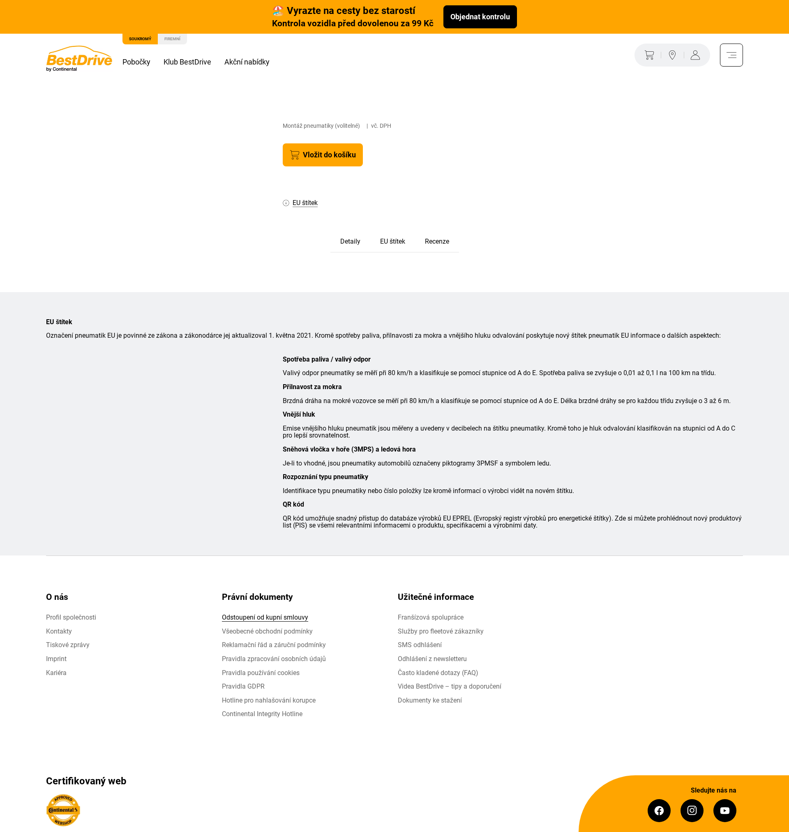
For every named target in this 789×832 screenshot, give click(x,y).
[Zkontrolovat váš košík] (647, 55)
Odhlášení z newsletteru (432, 659)
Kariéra (56, 673)
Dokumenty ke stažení (430, 700)
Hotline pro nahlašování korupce (269, 700)
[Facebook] (659, 810)
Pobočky (136, 62)
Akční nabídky (247, 62)
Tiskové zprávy (68, 645)
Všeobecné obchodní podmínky (267, 631)
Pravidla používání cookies (261, 673)
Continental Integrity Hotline (262, 714)
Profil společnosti (71, 617)
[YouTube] (724, 810)
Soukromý (140, 39)
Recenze (437, 241)
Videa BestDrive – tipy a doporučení (449, 686)
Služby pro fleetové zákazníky (441, 631)
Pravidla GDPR (243, 686)
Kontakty (59, 631)
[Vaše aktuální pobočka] (672, 55)
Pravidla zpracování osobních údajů (274, 659)
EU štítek (392, 241)
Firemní (172, 39)
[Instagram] (692, 810)
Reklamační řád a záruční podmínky (274, 645)
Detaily (350, 241)
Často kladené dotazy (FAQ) (438, 673)
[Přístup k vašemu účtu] (697, 55)
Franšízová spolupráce (431, 617)
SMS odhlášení (420, 645)
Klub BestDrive (187, 62)
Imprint (56, 659)
